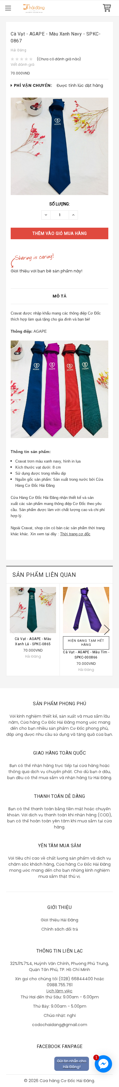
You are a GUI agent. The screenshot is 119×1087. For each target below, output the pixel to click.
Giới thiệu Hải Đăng (59, 920)
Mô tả (59, 296)
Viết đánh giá (22, 64)
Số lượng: (59, 204)
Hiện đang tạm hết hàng (86, 643)
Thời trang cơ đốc (75, 534)
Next (107, 630)
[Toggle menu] (8, 8)
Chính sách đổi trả (59, 929)
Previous (12, 630)
